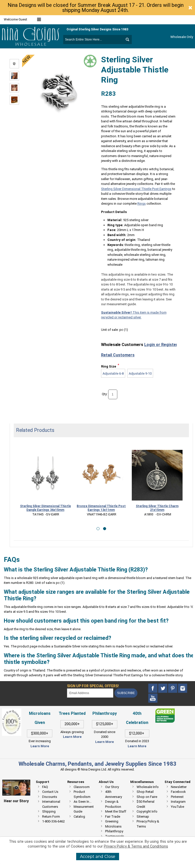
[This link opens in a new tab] (165, 711)
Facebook (178, 792)
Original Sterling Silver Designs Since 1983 (97, 29)
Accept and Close (97, 856)
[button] (98, 528)
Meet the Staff (115, 811)
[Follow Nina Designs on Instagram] (182, 688)
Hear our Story (16, 801)
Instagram (178, 801)
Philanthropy (114, 831)
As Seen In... (82, 801)
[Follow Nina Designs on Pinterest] (173, 688)
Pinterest (177, 797)
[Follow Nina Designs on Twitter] (163, 688)
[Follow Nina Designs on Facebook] (153, 688)
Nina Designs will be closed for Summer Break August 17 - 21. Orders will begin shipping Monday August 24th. (96, 7)
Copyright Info (147, 811)
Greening (111, 821)
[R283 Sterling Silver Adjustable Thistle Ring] (14, 64)
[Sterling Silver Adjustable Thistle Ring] (14, 75)
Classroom (82, 787)
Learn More (39, 746)
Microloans (113, 826)
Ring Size (108, 366)
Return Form (51, 816)
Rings (141, 203)
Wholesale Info (148, 787)
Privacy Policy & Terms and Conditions (136, 846)
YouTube (177, 807)
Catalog (79, 816)
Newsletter (179, 787)
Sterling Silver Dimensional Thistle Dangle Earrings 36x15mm (45, 508)
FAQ (45, 787)
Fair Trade (112, 816)
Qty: (104, 394)
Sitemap (143, 816)
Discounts (49, 797)
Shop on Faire (147, 797)
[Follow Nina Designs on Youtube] (152, 698)
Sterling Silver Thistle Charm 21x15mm (157, 508)
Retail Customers (118, 355)
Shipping (49, 811)
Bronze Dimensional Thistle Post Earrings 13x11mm (101, 508)
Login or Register (161, 344)
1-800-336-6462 (53, 821)
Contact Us (50, 792)
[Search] (127, 39)
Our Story (112, 787)
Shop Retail (145, 792)
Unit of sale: (110, 330)
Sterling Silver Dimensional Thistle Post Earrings (136, 189)
